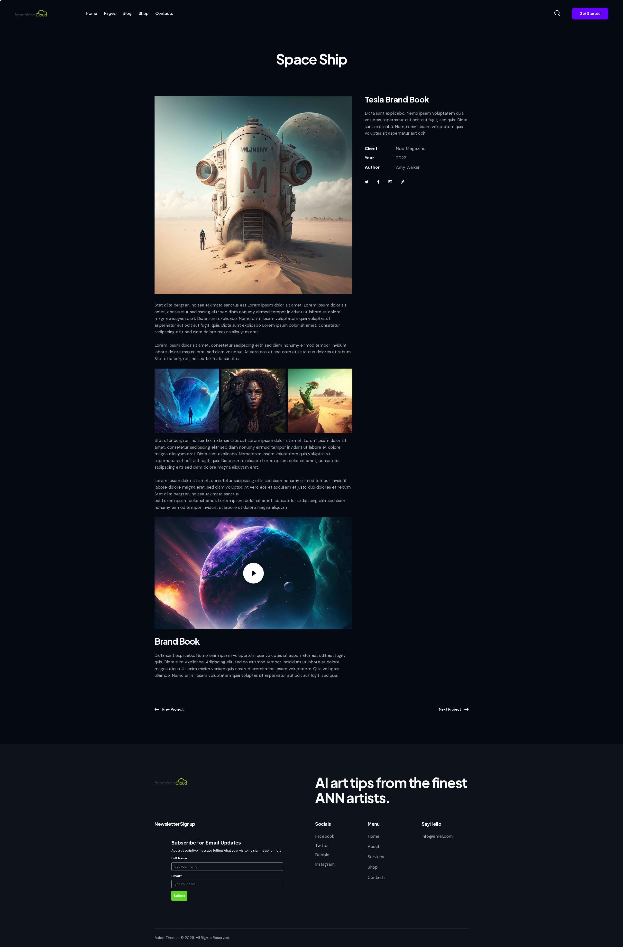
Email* (176, 876)
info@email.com (437, 836)
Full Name (179, 858)
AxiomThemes (167, 937)
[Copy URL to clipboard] (402, 182)
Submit (179, 895)
